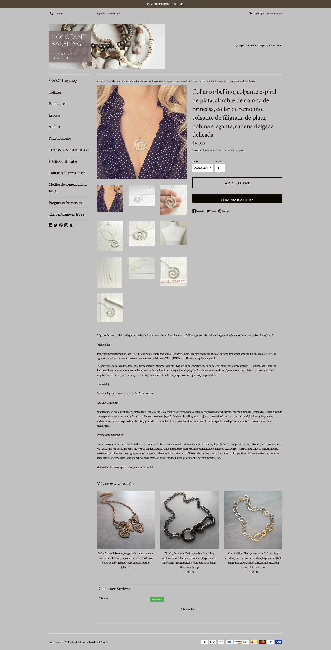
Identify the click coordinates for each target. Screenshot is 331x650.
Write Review (157, 599)
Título (195, 161)
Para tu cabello (60, 137)
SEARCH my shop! (63, 80)
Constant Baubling (80, 641)
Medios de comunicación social (68, 187)
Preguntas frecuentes (65, 202)
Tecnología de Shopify (98, 641)
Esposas (55, 114)
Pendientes (57, 103)
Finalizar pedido (274, 13)
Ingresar (101, 13)
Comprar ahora (237, 199)
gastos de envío (203, 150)
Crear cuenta (114, 13)
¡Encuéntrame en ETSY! (67, 214)
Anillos (54, 126)
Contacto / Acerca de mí (67, 172)
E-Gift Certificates (63, 161)
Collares (55, 91)
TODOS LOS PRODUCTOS (69, 149)
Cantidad (219, 161)
